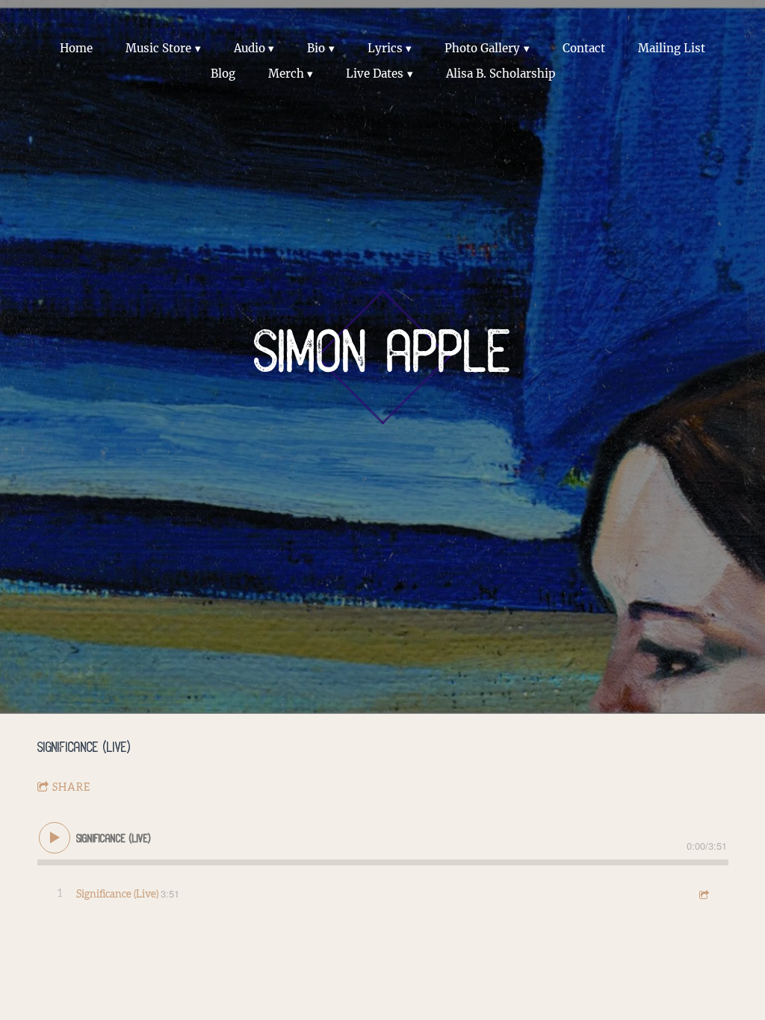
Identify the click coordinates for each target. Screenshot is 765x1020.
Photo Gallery (482, 48)
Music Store (158, 48)
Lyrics (385, 48)
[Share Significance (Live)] (703, 894)
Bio (316, 48)
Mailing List (671, 48)
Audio (249, 48)
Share (71, 788)
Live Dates (374, 73)
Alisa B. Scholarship (500, 73)
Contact (584, 48)
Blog (223, 73)
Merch (286, 73)
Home (76, 48)
